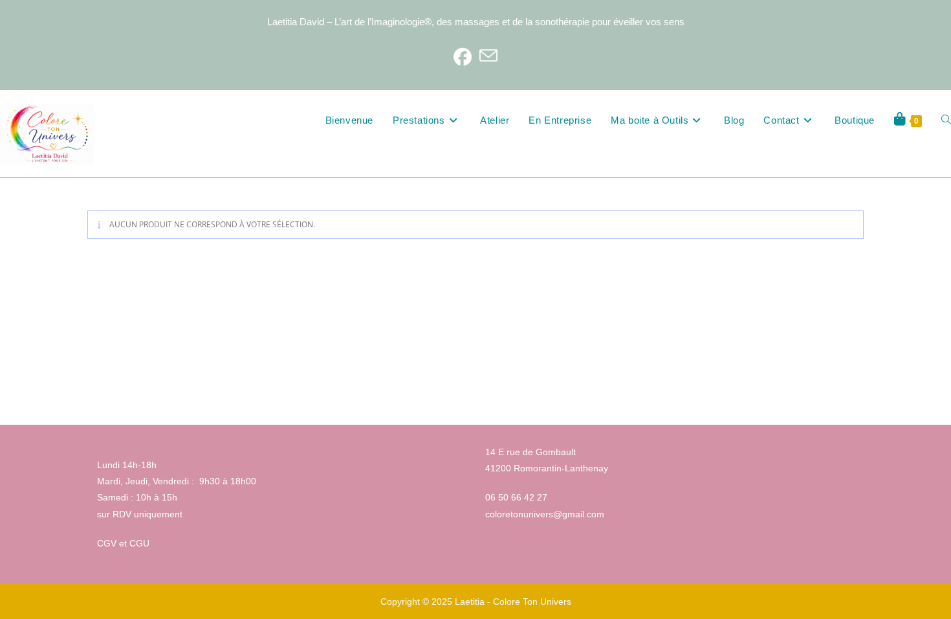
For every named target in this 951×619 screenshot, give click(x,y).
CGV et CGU (123, 543)
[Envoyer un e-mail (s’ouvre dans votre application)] (488, 56)
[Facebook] (463, 56)
